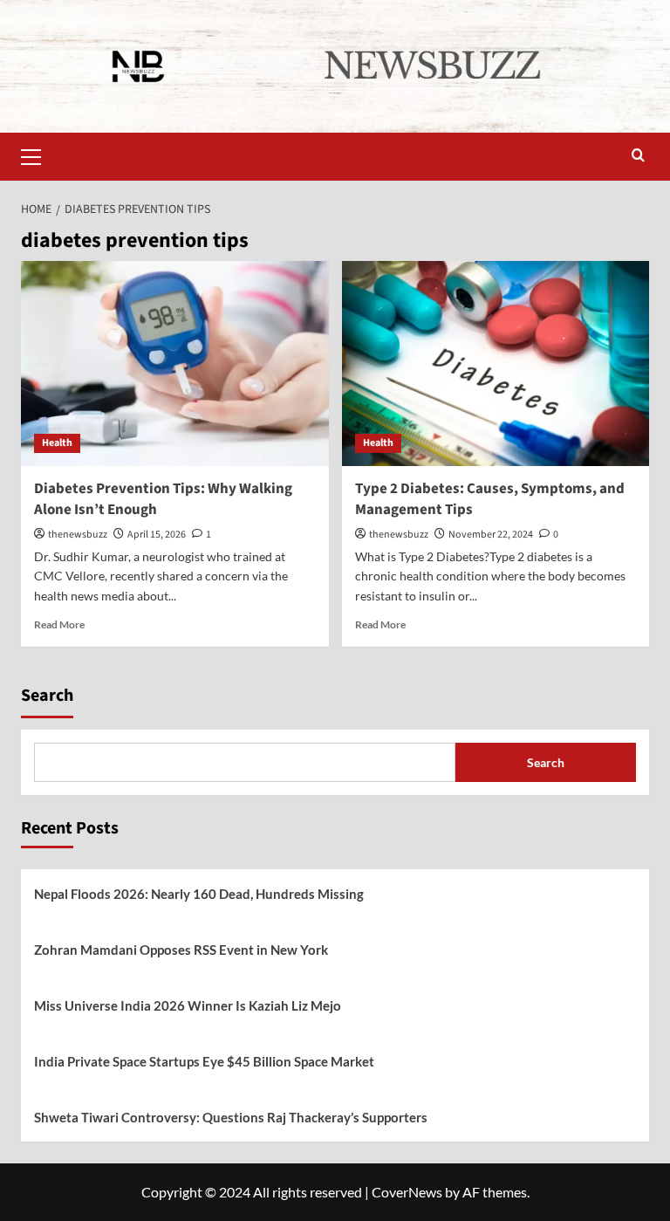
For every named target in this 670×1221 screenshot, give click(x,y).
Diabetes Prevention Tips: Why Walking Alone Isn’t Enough (163, 499)
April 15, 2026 (156, 534)
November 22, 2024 (490, 534)
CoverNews (407, 1191)
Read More (59, 624)
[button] (38, 154)
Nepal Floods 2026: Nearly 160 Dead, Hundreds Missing (199, 894)
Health (57, 443)
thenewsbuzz (77, 534)
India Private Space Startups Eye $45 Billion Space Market (204, 1061)
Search (47, 695)
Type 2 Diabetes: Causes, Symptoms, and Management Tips (490, 499)
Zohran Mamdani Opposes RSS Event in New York (181, 949)
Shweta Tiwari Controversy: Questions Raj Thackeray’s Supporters (230, 1117)
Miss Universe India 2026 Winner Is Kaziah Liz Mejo (187, 1005)
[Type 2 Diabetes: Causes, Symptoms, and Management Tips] (496, 363)
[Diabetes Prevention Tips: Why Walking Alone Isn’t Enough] (175, 363)
